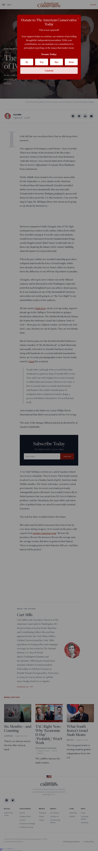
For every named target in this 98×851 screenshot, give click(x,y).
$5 (27, 62)
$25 (41, 62)
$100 (71, 62)
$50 (56, 62)
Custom (49, 70)
